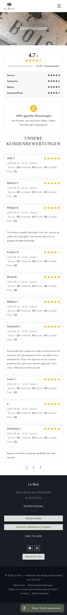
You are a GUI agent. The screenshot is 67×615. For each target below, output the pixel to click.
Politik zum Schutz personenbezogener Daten (34, 589)
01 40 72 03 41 (33, 498)
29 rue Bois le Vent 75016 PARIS (39, 492)
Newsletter (33, 556)
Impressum (20, 585)
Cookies (26, 594)
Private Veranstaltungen (33, 527)
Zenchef (35, 579)
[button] (59, 6)
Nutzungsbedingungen (42, 585)
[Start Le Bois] (9, 6)
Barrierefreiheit (40, 594)
